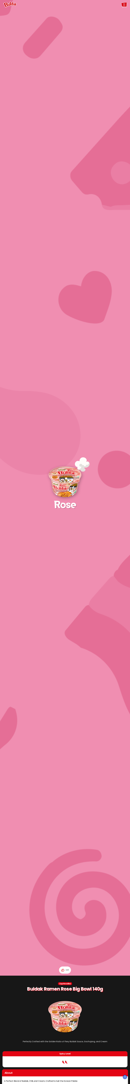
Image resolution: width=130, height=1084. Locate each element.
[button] (125, 1077)
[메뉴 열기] (124, 4)
